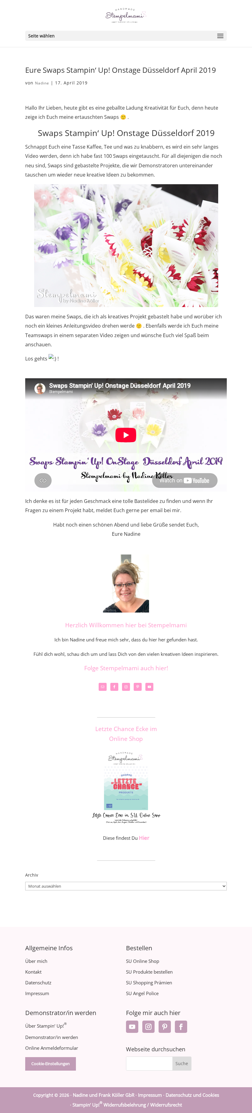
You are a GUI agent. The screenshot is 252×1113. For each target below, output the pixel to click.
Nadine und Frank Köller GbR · (105, 1095)
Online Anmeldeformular (51, 1048)
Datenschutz (38, 982)
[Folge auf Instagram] (148, 1027)
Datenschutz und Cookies (192, 1095)
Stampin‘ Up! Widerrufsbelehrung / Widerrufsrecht (127, 1105)
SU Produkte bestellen (149, 972)
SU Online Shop (142, 961)
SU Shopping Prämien (149, 982)
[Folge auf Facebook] (181, 1027)
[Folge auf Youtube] (132, 1027)
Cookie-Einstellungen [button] (50, 1063)
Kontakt (33, 972)
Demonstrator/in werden (51, 1037)
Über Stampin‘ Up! (46, 1026)
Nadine (42, 83)
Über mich (36, 961)
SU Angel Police (142, 993)
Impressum (37, 993)
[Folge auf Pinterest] (165, 1027)
